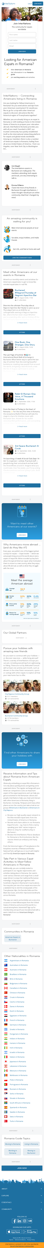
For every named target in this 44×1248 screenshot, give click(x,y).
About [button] (4, 1189)
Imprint (11, 1239)
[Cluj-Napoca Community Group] (22, 691)
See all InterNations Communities (22, 1246)
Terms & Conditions (20, 1239)
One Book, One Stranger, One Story (25, 343)
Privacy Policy (31, 1239)
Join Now (38, 3)
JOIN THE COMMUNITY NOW (22, 258)
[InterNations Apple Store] (14, 1231)
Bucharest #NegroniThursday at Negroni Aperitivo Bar (26, 293)
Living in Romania (31, 1144)
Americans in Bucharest (19, 808)
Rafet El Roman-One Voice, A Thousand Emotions (25, 396)
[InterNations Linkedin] (19, 1221)
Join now (22, 51)
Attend (22, 332)
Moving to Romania (12, 1144)
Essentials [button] (6, 1202)
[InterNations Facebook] (14, 1221)
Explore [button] (5, 1196)
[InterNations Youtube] (30, 1221)
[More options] (35, 89)
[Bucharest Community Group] (22, 713)
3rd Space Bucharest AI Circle (27, 447)
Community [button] (7, 1209)
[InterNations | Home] (8, 4)
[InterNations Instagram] (24, 1221)
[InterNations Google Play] (29, 1231)
